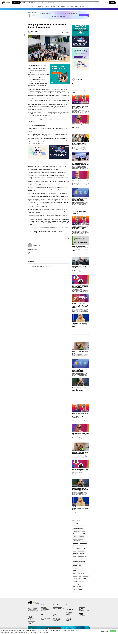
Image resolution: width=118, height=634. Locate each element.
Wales (80, 589)
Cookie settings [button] (104, 631)
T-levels (82, 584)
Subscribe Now (83, 6)
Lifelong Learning (76, 558)
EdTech (42, 605)
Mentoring (75, 565)
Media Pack (55, 615)
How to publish (69, 612)
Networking (81, 608)
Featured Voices (56, 605)
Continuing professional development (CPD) (78, 539)
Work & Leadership (44, 608)
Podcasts (68, 604)
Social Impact (43, 610)
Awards (80, 604)
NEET (80, 565)
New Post (68, 614)
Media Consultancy (57, 619)
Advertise (63, 6)
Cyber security (83, 543)
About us (30, 616)
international (75, 553)
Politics (74, 573)
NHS (82, 568)
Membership (68, 619)
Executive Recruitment (45, 618)
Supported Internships (78, 581)
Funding (83, 548)
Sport (80, 578)
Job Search (43, 619)
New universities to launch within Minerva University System (35, 2)
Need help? (68, 620)
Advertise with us (31, 621)
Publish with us (31, 619)
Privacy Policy (31, 622)
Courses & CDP (82, 607)
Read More (45, 632)
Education (43, 604)
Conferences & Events (83, 605)
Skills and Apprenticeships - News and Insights (49, 231)
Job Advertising (56, 618)
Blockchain (83, 531)
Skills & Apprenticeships (46, 609)
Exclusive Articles (56, 604)
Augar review (76, 531)
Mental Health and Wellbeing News (79, 562)
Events (72, 6)
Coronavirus (75, 543)
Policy (85, 570)
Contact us (30, 617)
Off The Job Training (77, 570)
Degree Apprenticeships (78, 545)
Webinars (81, 613)
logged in (38, 266)
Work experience (76, 592)
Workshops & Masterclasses (82, 615)
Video (67, 605)
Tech (74, 586)
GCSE (74, 551)
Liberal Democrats (82, 556)
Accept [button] (113, 631)
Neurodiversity (76, 568)
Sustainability (76, 584)
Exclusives (40, 6)
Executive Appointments (46, 617)
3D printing (75, 523)
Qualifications (81, 573)
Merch (76, 6)
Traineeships (79, 586)
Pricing (54, 614)
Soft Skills (75, 578)
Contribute (47, 6)
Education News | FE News (40, 230)
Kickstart (82, 553)
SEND (80, 576)
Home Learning (81, 551)
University (75, 589)
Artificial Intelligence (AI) (78, 528)
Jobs (68, 6)
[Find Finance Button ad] (80, 53)
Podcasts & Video (55, 6)
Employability (43, 607)
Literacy (84, 558)
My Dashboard (69, 615)
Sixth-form (85, 576)
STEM (84, 578)
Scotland (75, 576)
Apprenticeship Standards (78, 526)
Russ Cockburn (34, 31)
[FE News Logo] (6, 2)
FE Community (31, 618)
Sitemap (29, 623)
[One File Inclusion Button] (38, 158)
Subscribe (112, 2)
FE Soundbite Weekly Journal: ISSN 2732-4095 (58, 608)
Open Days (81, 609)
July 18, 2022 (34, 33)
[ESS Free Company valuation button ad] (80, 30)
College (74, 536)
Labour (74, 556)
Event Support (56, 620)
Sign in (106, 2)
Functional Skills (76, 548)
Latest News (34, 6)
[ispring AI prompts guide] (59, 158)
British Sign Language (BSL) (79, 533)
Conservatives (81, 536)
